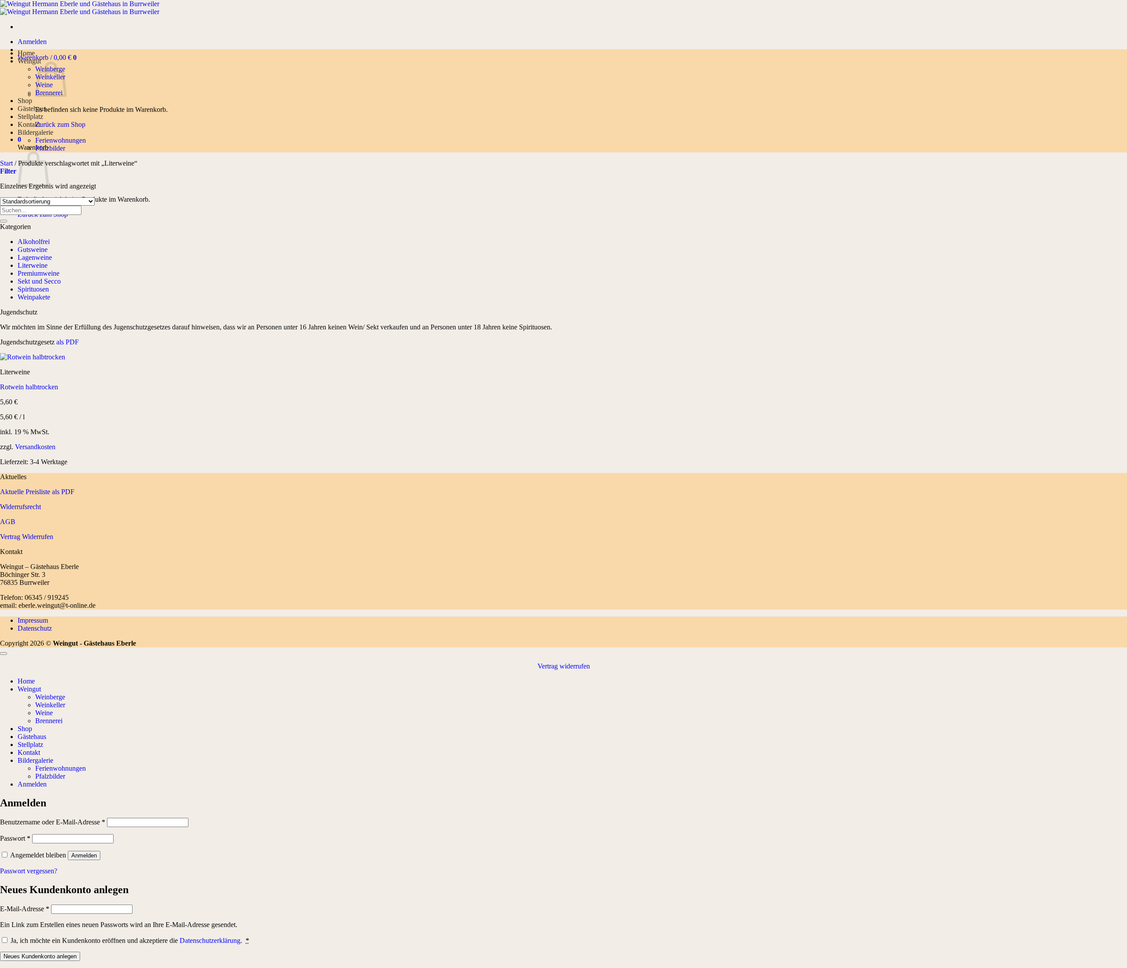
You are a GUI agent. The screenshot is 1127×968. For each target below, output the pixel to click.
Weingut (29, 61)
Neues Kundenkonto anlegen (40, 956)
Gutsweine (33, 249)
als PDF (67, 342)
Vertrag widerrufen (564, 666)
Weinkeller (50, 705)
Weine (44, 713)
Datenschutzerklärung (210, 940)
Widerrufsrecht (20, 506)
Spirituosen (33, 289)
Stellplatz (30, 116)
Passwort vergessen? (28, 871)
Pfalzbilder (50, 148)
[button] (32, 41)
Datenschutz (35, 628)
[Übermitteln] (3, 221)
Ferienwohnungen (60, 140)
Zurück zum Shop (60, 124)
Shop (25, 100)
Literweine (33, 265)
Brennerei (49, 720)
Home (26, 53)
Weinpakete (34, 297)
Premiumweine (38, 273)
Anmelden (84, 855)
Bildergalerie (35, 132)
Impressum (33, 620)
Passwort (15, 838)
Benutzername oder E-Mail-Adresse (52, 822)
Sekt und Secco (39, 281)
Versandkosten (35, 447)
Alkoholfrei (34, 241)
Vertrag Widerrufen (26, 536)
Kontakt (29, 124)
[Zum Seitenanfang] (3, 653)
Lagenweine (35, 257)
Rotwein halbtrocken (29, 387)
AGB (7, 521)
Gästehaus (32, 108)
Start (6, 163)
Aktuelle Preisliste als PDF (37, 491)
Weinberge (50, 697)
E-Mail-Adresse (24, 909)
